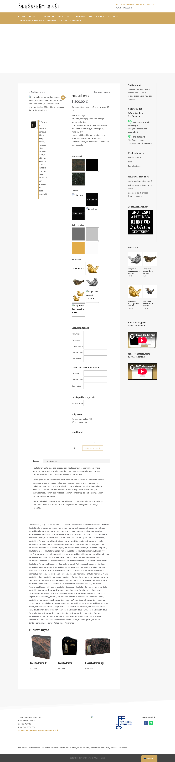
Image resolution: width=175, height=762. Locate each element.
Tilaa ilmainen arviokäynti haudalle (37, 20)
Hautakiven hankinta (70, 20)
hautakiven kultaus (96, 528)
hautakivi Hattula (85, 574)
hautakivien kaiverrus (67, 596)
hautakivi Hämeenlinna (49, 574)
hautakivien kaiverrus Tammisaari (68, 600)
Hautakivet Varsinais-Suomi (41, 567)
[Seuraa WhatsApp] (151, 723)
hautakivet (49, 538)
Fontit (75, 190)
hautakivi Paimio (51, 583)
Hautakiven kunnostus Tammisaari (70, 534)
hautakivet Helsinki (55, 544)
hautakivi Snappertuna (58, 590)
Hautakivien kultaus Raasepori (73, 606)
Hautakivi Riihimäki (84, 587)
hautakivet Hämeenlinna (75, 541)
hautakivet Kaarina (37, 547)
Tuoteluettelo (134, 166)
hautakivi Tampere (49, 593)
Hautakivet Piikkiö (61, 554)
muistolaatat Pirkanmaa (52, 623)
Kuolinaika (76, 358)
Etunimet (75, 340)
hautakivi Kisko (48, 580)
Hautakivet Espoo (79, 538)
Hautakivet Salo (93, 557)
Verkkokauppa (96, 16)
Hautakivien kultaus (79, 603)
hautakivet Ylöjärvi (89, 567)
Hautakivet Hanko (95, 541)
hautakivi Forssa (57, 570)
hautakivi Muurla (99, 580)
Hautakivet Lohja (52, 551)
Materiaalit (77, 156)
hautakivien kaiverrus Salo (40, 600)
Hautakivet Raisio (57, 557)
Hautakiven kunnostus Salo (41, 534)
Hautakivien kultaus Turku (76, 610)
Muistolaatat (65, 16)
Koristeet (81, 16)
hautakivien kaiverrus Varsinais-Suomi (52, 603)
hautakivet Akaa (62, 538)
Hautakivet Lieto (36, 551)
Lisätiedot (52, 461)
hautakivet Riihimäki (75, 557)
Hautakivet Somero (75, 560)
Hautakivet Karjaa (55, 547)
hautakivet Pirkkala (100, 554)
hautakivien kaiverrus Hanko (91, 596)
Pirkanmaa (69, 623)
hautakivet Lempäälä (96, 547)
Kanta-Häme (71, 619)
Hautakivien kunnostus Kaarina (86, 613)
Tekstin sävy (78, 225)
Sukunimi (75, 333)
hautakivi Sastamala (38, 590)
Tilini (130, 161)
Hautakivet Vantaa (95, 564)
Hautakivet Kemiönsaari (75, 547)
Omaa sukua (77, 346)
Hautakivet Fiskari (96, 538)
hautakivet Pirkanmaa (81, 554)
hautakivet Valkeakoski (75, 564)
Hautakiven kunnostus (39, 531)
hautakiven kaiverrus (47, 528)
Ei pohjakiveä (80, 422)
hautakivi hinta (101, 574)
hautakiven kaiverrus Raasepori (72, 528)
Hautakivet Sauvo (58, 560)
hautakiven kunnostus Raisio (89, 531)
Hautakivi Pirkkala (47, 587)
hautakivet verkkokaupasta (67, 567)
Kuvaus (36, 461)
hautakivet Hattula (37, 544)
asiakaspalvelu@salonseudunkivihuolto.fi (135, 4)
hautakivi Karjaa (91, 577)
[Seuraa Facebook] (146, 723)
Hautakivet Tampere (38, 564)
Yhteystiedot (114, 16)
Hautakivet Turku (56, 564)
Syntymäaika (77, 352)
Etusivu (22, 16)
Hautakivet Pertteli (43, 554)
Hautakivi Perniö (67, 583)
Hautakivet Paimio (86, 551)
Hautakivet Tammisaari (96, 560)
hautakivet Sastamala (39, 560)
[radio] (78, 165)
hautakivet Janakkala (94, 544)
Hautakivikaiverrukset (55, 619)
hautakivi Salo (100, 587)
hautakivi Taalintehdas (80, 590)
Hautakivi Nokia (36, 583)
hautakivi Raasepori (66, 587)
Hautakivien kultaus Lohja (47, 606)
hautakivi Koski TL (64, 580)
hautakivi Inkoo (36, 577)
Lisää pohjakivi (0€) (83, 419)
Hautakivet (50, 16)
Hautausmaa (77, 403)
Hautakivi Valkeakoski (86, 593)
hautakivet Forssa (37, 541)
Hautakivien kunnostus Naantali (43, 616)
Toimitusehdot (134, 157)
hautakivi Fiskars (41, 570)
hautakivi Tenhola (67, 593)
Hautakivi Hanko (68, 574)
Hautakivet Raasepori (38, 557)
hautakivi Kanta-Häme (73, 577)
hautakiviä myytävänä (46, 596)
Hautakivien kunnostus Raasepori (74, 616)
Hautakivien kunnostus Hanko (57, 613)
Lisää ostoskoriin (93, 448)
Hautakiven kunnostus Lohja (62, 531)
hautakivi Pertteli (83, 583)
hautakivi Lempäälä (82, 580)
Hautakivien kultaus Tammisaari (48, 610)
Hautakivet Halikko (54, 541)
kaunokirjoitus (84, 619)
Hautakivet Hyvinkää (74, 544)
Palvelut (33, 16)
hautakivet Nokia (69, 551)
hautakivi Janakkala (52, 577)
